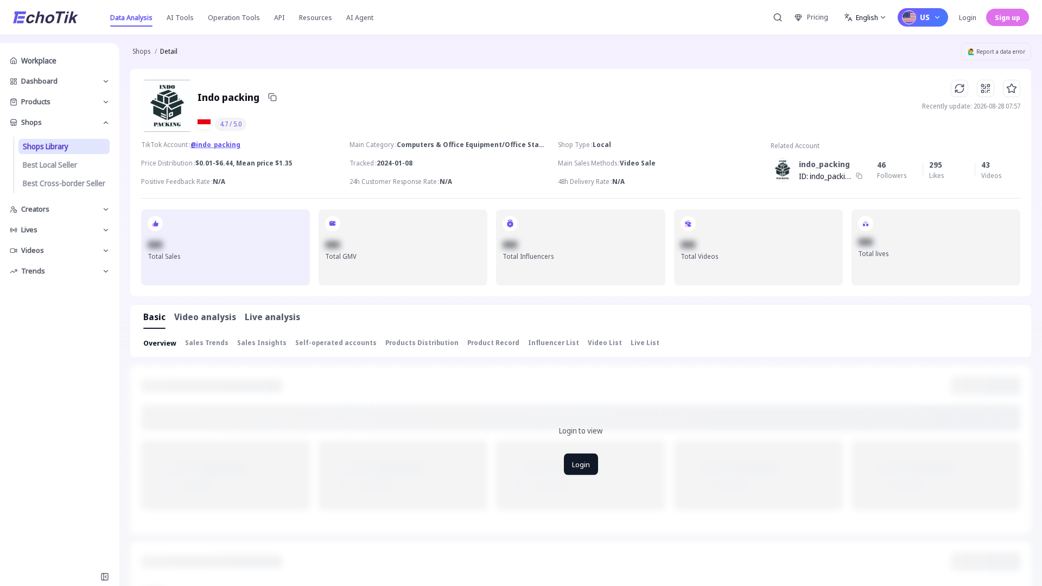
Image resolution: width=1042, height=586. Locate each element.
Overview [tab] (159, 343)
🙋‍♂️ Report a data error (996, 51)
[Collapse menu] (104, 576)
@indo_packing (215, 144)
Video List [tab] (605, 342)
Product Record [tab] (493, 342)
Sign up (1007, 17)
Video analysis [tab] (205, 317)
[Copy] (272, 97)
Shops (141, 51)
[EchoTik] (45, 17)
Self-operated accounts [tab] (336, 342)
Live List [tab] (645, 342)
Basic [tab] (154, 317)
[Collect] (1011, 88)
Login (967, 17)
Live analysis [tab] (272, 317)
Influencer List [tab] (553, 342)
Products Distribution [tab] (422, 342)
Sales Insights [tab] (262, 342)
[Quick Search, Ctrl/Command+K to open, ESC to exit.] (777, 17)
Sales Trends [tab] (206, 342)
